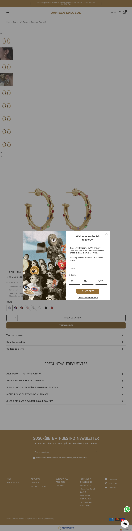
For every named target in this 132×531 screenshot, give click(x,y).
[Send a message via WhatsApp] (127, 509)
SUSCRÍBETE (88, 291)
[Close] (106, 234)
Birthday (72, 275)
